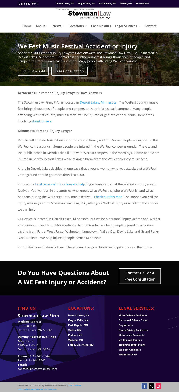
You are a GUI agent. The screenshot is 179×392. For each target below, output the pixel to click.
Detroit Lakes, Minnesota (98, 102)
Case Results (101, 26)
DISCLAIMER (75, 385)
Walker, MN (126, 3)
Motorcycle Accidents (132, 335)
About (40, 26)
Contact (150, 26)
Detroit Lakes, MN (65, 3)
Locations (76, 26)
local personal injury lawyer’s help (60, 184)
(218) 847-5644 (33, 71)
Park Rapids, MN (107, 3)
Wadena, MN (62, 9)
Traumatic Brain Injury (132, 344)
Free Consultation (69, 71)
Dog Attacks (126, 325)
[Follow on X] (151, 386)
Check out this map (108, 197)
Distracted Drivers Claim (133, 320)
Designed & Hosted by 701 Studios (37, 389)
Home (27, 26)
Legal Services (126, 26)
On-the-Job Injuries (130, 339)
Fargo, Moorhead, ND (83, 9)
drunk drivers (42, 121)
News (56, 26)
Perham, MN (142, 3)
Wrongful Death (128, 354)
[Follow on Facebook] (144, 386)
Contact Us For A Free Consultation (139, 276)
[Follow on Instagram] (158, 386)
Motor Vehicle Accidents (133, 315)
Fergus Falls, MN (86, 3)
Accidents (130, 349)
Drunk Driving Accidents (133, 330)
